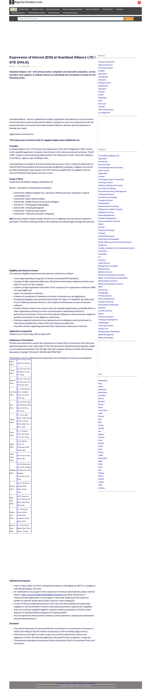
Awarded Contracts (54, 12)
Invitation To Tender (37, 9)
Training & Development (107, 320)
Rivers (100, 476)
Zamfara (101, 488)
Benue (100, 404)
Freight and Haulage (106, 230)
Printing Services (105, 296)
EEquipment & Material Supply (110, 209)
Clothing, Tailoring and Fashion (110, 185)
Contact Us (69, 683)
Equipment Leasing (106, 212)
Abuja (100, 386)
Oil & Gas (102, 104)
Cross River (103, 410)
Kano (100, 440)
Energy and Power (105, 200)
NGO (100, 101)
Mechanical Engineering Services (111, 275)
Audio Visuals (103, 170)
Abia (100, 384)
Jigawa (101, 434)
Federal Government (106, 62)
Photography (103, 293)
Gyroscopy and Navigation (108, 239)
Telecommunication (106, 110)
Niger (100, 461)
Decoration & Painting (107, 188)
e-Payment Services (106, 194)
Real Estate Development (108, 305)
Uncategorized (104, 113)
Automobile (102, 173)
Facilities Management (107, 218)
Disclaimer (75, 683)
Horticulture (102, 251)
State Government (105, 65)
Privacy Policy (82, 683)
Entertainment (103, 203)
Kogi (100, 449)
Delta (100, 413)
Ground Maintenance (106, 236)
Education (102, 80)
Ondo (100, 464)
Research (102, 308)
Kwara (100, 452)
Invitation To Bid (23, 9)
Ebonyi (101, 416)
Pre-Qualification (107, 9)
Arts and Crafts (104, 165)
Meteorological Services (107, 281)
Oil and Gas (103, 290)
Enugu (100, 425)
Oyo (99, 470)
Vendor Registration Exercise (37, 12)
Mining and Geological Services (110, 284)
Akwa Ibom (102, 392)
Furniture (101, 233)
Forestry (101, 227)
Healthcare (102, 245)
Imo (99, 431)
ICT (99, 257)
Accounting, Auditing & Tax (108, 156)
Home (13, 9)
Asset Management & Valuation (110, 167)
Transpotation (103, 323)
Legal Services (104, 263)
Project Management (106, 299)
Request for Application (92, 9)
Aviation (101, 71)
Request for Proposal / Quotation (72, 9)
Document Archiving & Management (112, 191)
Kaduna (101, 437)
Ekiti (100, 422)
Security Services (105, 311)
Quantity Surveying (105, 302)
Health (100, 95)
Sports (100, 314)
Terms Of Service (91, 683)
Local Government (105, 68)
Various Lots (103, 329)
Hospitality (102, 98)
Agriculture (102, 74)
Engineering (103, 86)
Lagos (100, 455)
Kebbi (100, 446)
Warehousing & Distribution (109, 332)
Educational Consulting (107, 197)
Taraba (101, 482)
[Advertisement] (75, 38)
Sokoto (101, 479)
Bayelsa (101, 401)
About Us (62, 683)
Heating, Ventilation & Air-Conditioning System (116, 248)
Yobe (100, 485)
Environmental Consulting (108, 206)
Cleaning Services (105, 182)
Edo (99, 419)
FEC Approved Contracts (70, 12)
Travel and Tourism (105, 326)
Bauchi (101, 398)
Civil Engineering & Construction (111, 179)
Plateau (101, 473)
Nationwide (102, 381)
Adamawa (102, 389)
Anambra (101, 395)
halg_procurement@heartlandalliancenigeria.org (43, 595)
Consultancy (119, 9)
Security (101, 107)
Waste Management (106, 335)
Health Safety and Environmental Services (114, 242)
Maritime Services (105, 272)
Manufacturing (103, 269)
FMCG (100, 224)
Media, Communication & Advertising (112, 278)
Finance (101, 92)
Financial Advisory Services (109, 221)
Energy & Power (104, 83)
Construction (103, 77)
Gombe (101, 428)
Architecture (103, 162)
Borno (100, 407)
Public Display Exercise (18, 12)
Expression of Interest (53, 9)
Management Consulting (108, 266)
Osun (100, 467)
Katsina (101, 443)
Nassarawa (102, 458)
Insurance (102, 260)
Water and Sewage (105, 338)
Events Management (106, 215)
